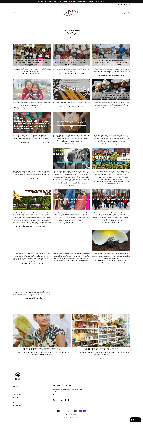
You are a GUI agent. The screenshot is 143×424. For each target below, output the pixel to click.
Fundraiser (39, 68)
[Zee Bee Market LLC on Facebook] (58, 400)
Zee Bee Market (25, 71)
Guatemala (104, 136)
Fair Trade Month (115, 135)
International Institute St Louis (40, 136)
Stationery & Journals (119, 19)
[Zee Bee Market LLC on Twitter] (61, 400)
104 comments (86, 69)
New (16, 19)
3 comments (74, 220)
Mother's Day (77, 255)
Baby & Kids (96, 19)
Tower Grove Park (26, 222)
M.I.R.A (79, 253)
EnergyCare (70, 171)
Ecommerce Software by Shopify (71, 417)
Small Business (26, 138)
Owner (14, 402)
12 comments (84, 179)
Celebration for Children (111, 108)
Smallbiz (47, 292)
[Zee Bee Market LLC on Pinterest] (65, 400)
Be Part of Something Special (32, 298)
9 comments (115, 141)
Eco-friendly (43, 212)
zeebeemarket (39, 140)
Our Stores (16, 386)
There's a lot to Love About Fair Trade (71, 73)
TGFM (19, 222)
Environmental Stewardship (71, 135)
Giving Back (16, 397)
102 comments (107, 258)
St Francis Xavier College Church (111, 140)
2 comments (47, 259)
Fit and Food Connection (122, 68)
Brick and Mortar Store (21, 212)
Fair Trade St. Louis (31, 68)
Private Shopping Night (30, 292)
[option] (71, 2)
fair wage (69, 136)
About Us (81, 22)
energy (64, 171)
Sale (73, 22)
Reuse (26, 217)
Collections (63, 22)
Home (71, 19)
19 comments (123, 71)
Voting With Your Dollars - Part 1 (32, 263)
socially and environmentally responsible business (112, 138)
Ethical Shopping (21, 68)
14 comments (71, 104)
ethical (75, 171)
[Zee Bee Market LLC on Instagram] (54, 400)
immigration (29, 136)
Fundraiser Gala (32, 291)
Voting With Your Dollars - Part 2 (111, 223)
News (68, 30)
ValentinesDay (22, 140)
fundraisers (16, 215)
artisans (55, 212)
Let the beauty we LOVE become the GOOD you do (32, 142)
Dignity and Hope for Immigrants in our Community (31, 108)
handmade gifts (122, 104)
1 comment (72, 141)
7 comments (113, 220)
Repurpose (21, 217)
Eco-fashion (36, 212)
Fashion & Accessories (57, 19)
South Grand (34, 69)
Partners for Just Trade (18, 292)
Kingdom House (16, 69)
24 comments (79, 258)
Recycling (15, 217)
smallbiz (39, 217)
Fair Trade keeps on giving (111, 144)
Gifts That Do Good (71, 144)
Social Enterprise (25, 69)
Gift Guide (40, 19)
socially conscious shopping (21, 174)
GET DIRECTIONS (101, 358)
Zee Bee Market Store (84, 140)
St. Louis (95, 71)
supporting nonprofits (45, 69)
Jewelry (59, 138)
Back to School (27, 19)
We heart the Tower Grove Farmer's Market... (31, 226)
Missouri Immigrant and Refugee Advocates (63, 255)
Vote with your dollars (64, 140)
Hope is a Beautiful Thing (31, 73)
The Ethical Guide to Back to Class (71, 106)
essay (17, 253)
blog (15, 68)
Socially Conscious (78, 176)
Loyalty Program (17, 405)
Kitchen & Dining (82, 19)
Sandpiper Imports (109, 255)
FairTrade (75, 136)
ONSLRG (109, 174)
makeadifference (109, 69)
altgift (54, 135)
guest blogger (78, 214)
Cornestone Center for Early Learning (111, 102)
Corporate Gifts (17, 394)
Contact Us (16, 389)
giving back (45, 68)
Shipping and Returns (19, 400)
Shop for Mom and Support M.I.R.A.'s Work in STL (71, 260)
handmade (81, 136)
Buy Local (98, 102)
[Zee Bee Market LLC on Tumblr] (69, 400)
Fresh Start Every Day (31, 178)
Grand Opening (40, 291)
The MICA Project (24, 105)
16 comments (32, 71)
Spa (105, 19)
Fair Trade (24, 102)
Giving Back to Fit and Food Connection (111, 75)
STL (38, 69)
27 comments (33, 105)
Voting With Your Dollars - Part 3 (71, 223)
